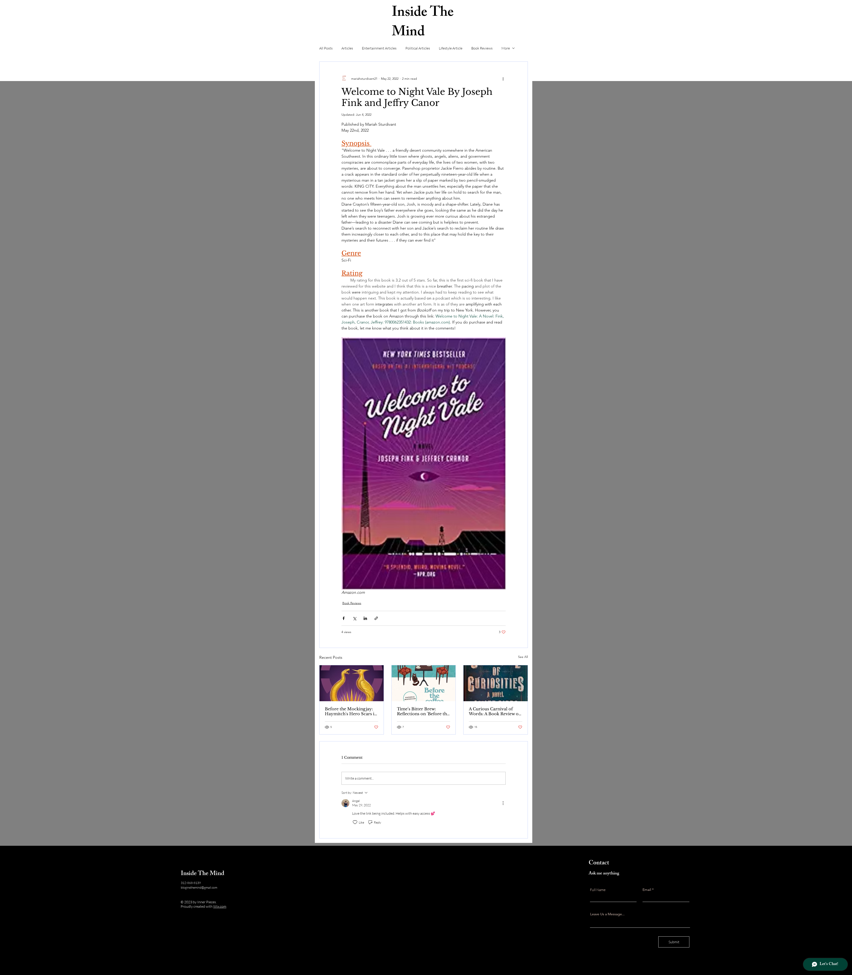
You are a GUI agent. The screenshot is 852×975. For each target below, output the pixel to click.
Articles (347, 48)
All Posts (326, 48)
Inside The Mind (423, 23)
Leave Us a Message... (607, 914)
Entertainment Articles (379, 48)
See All (523, 657)
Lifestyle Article (450, 48)
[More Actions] (503, 803)
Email (647, 890)
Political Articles (417, 48)
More (505, 48)
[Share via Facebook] (343, 618)
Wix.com (219, 906)
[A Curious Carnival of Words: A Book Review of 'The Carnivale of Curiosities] (495, 683)
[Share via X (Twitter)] (354, 618)
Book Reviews (482, 48)
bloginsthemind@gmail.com (199, 887)
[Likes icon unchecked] (355, 822)
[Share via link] (376, 618)
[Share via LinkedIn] (365, 618)
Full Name (597, 890)
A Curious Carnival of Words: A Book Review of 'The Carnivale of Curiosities (494, 711)
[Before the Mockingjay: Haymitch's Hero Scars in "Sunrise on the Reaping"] (352, 683)
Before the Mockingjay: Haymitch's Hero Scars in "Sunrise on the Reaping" (351, 711)
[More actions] (503, 78)
